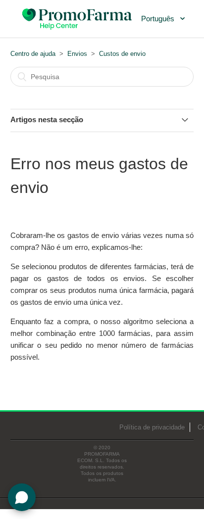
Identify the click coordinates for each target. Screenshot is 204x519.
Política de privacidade (152, 427)
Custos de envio (122, 53)
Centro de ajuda (32, 53)
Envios (77, 53)
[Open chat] (22, 497)
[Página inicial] (77, 18)
